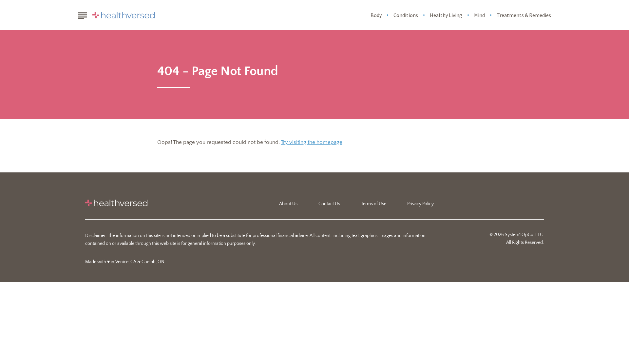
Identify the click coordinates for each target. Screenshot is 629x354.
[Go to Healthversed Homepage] (123, 15)
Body (376, 15)
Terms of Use (373, 203)
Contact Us (329, 203)
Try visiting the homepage (311, 142)
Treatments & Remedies (524, 15)
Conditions (405, 15)
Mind (479, 15)
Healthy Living (446, 15)
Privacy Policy (420, 203)
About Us (288, 203)
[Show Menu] (82, 14)
